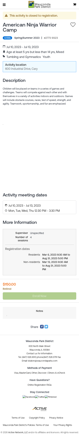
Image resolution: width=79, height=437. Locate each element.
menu (4, 4)
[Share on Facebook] (42, 327)
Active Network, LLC (18, 432)
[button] (73, 24)
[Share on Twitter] (46, 327)
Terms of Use (42, 425)
